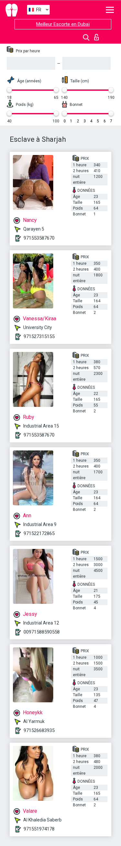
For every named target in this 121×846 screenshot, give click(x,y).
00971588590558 (42, 632)
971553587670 (39, 238)
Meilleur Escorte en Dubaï (63, 24)
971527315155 (39, 336)
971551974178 (39, 829)
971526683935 (39, 730)
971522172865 (39, 533)
